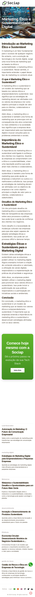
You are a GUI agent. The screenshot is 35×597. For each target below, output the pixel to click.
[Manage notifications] (30, 593)
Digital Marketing (7, 16)
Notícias (4, 589)
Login (10, 589)
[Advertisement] (17, 403)
